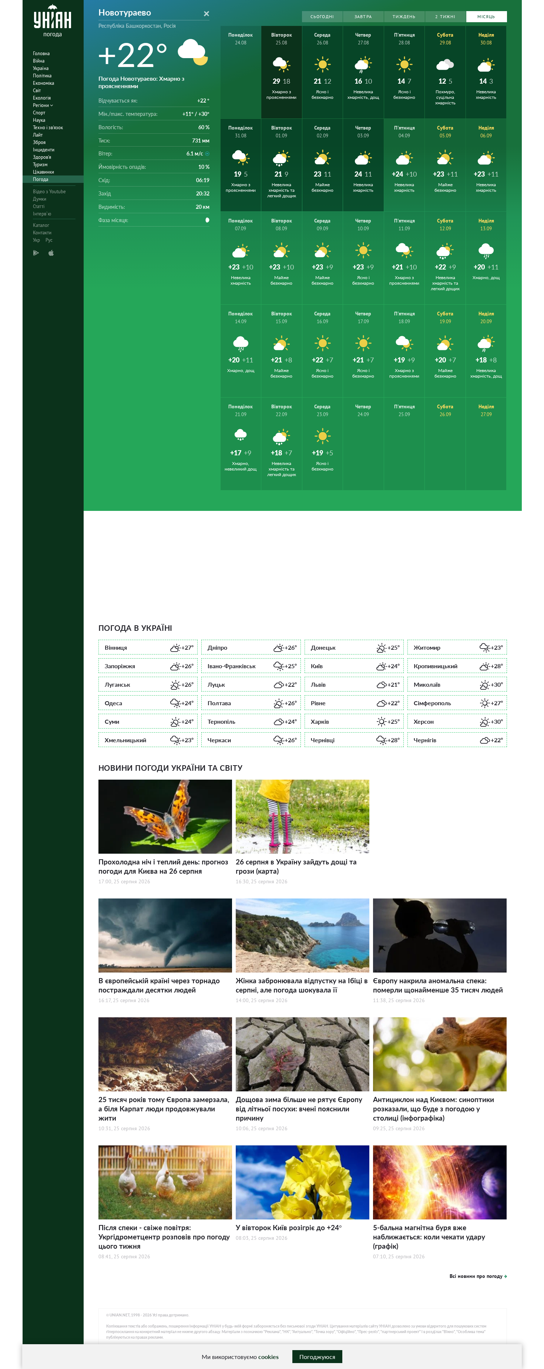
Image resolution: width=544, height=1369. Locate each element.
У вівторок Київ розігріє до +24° (289, 1227)
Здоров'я (42, 157)
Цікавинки (43, 172)
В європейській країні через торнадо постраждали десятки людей (159, 985)
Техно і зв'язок (48, 127)
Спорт (39, 113)
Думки (39, 199)
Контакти (42, 233)
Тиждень (404, 16)
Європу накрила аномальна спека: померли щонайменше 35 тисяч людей (438, 985)
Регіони (41, 105)
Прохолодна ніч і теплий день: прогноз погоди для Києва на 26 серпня (163, 866)
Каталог (41, 225)
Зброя (39, 142)
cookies (268, 1356)
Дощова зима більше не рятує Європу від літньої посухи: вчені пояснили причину (299, 1108)
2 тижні (445, 16)
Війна (38, 61)
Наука (39, 120)
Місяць (486, 16)
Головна (41, 53)
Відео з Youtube (49, 191)
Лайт (38, 135)
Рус (49, 240)
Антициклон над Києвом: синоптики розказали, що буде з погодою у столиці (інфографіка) (433, 1108)
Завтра (363, 16)
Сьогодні (322, 16)
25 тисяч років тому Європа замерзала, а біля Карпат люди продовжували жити (163, 1108)
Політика (42, 76)
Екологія (42, 98)
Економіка (43, 83)
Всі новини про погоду (476, 1276)
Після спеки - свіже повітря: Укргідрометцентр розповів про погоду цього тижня (164, 1236)
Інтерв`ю (42, 214)
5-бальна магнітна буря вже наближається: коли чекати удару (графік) (429, 1236)
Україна (40, 68)
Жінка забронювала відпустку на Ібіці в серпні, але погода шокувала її (302, 985)
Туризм (40, 164)
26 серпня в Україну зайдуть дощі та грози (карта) (296, 866)
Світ (37, 90)
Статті (38, 206)
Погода (40, 179)
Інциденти (43, 150)
